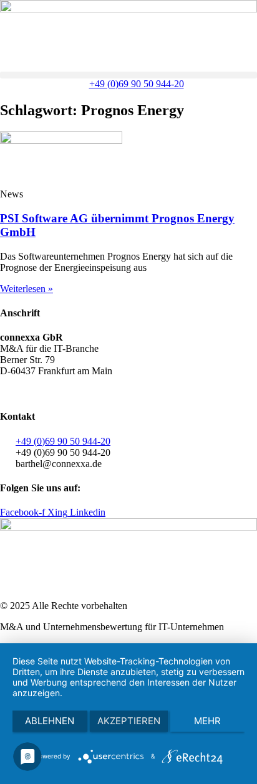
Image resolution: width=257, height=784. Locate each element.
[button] (128, 75)
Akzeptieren (128, 721)
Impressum (143, 392)
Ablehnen (49, 721)
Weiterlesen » (26, 288)
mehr (207, 721)
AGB (11, 392)
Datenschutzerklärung (72, 392)
